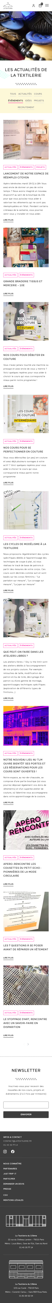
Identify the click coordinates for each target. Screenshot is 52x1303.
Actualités (25, 94)
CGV (5, 1195)
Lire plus (8, 220)
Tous (13, 94)
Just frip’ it (9, 1174)
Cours (38, 94)
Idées (28, 101)
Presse (7, 1189)
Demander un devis (13, 1184)
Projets (39, 101)
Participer (9, 1179)
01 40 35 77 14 (10, 1145)
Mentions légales (13, 1200)
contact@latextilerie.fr (17, 1141)
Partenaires (10, 1169)
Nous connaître (12, 1164)
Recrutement (26, 107)
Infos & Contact (12, 1137)
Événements (15, 101)
